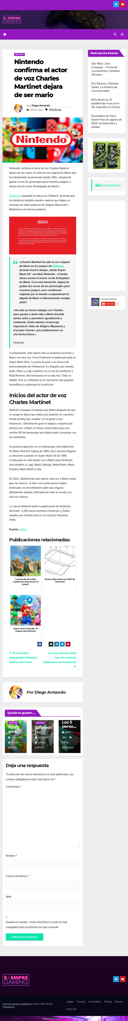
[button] (115, 34)
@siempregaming (110, 185)
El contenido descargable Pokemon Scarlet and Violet (23, 657)
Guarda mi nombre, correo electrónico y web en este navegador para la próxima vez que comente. (36, 925)
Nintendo (19, 54)
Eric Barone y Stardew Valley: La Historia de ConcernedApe (104, 87)
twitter (23, 529)
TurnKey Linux (79, 1018)
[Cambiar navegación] (122, 34)
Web (8, 896)
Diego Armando (41, 105)
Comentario (13, 786)
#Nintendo (55, 109)
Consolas (81, 1001)
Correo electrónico (17, 876)
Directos (119, 1001)
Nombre (11, 855)
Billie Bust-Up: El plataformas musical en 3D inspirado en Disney (105, 103)
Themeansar (8, 1007)
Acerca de (71, 1009)
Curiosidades (94, 1001)
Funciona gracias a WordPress (17, 1004)
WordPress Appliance (51, 1018)
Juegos (70, 1001)
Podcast (108, 1001)
